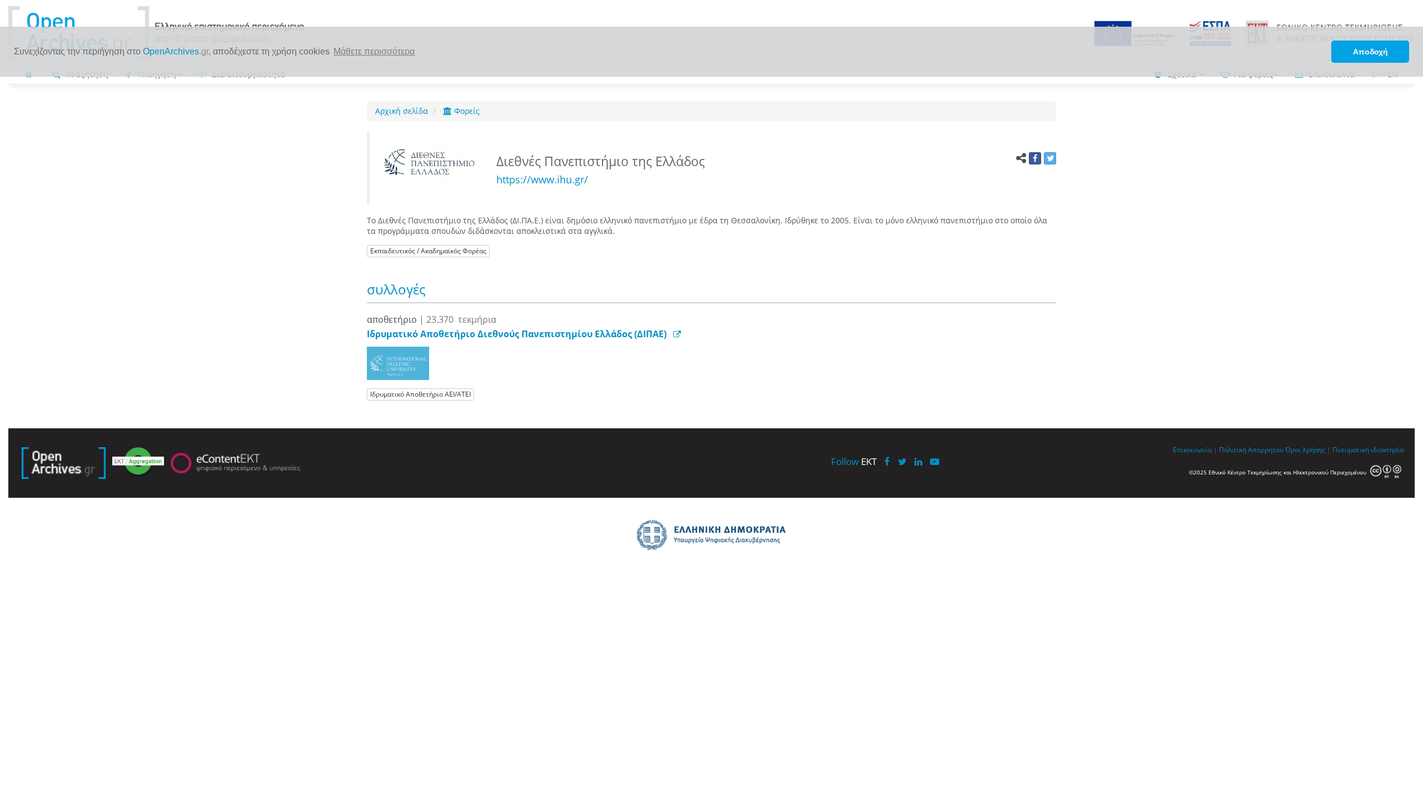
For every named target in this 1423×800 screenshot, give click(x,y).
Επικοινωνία (1192, 449)
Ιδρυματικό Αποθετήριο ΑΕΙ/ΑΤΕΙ (420, 394)
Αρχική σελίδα (401, 111)
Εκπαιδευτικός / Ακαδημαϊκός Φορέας (428, 251)
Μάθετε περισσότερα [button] (374, 51)
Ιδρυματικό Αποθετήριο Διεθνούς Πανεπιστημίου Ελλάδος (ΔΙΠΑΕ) (516, 334)
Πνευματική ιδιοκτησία (1368, 449)
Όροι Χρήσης (1305, 449)
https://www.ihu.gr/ (542, 179)
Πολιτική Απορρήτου (1251, 449)
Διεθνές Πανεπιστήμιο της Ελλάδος (602, 161)
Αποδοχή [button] (1370, 51)
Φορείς (466, 111)
